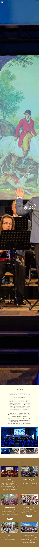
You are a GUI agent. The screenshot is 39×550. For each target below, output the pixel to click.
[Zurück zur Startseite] (4, 2)
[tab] (5, 451)
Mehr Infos (9, 518)
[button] (37, 2)
